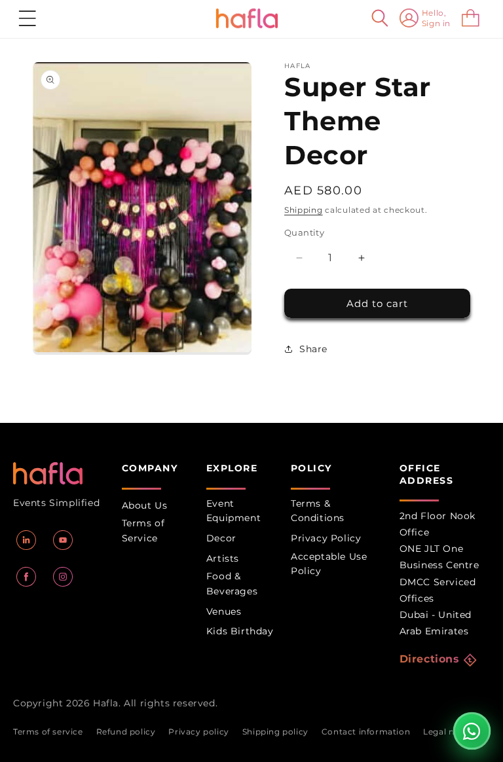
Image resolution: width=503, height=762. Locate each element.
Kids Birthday (240, 631)
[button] (27, 18)
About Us (145, 505)
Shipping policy (275, 731)
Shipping (303, 210)
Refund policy (126, 731)
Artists (222, 558)
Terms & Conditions (318, 511)
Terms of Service (143, 530)
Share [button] (313, 349)
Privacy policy (198, 731)
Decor (221, 538)
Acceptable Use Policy (329, 564)
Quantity (304, 232)
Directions (430, 659)
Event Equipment (233, 511)
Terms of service (48, 731)
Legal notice (449, 731)
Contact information (366, 731)
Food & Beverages (231, 583)
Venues (224, 611)
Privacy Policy (326, 538)
